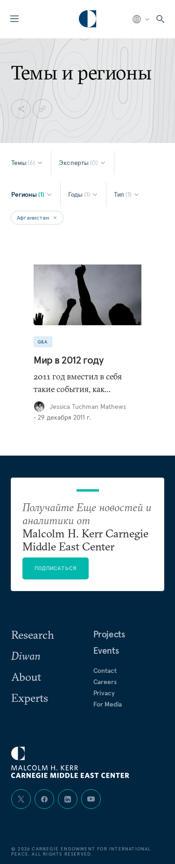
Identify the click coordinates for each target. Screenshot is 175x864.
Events (106, 650)
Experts (29, 698)
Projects (109, 634)
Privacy (104, 693)
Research (32, 635)
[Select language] (142, 19)
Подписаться (56, 567)
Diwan (25, 656)
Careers (105, 682)
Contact (105, 670)
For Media (107, 704)
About (26, 677)
